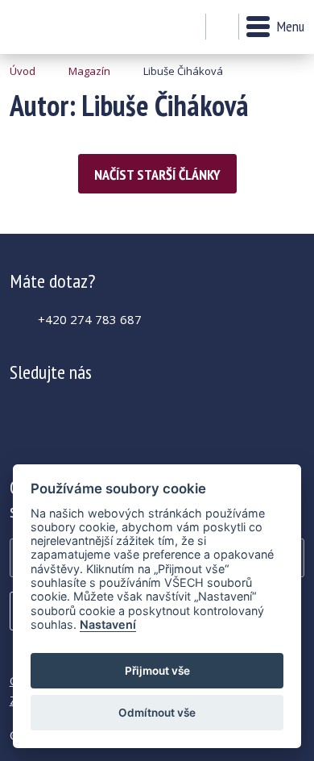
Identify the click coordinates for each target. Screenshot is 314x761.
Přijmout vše (157, 670)
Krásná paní (53, 27)
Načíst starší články (157, 174)
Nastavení (108, 624)
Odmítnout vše (157, 712)
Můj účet (189, 27)
